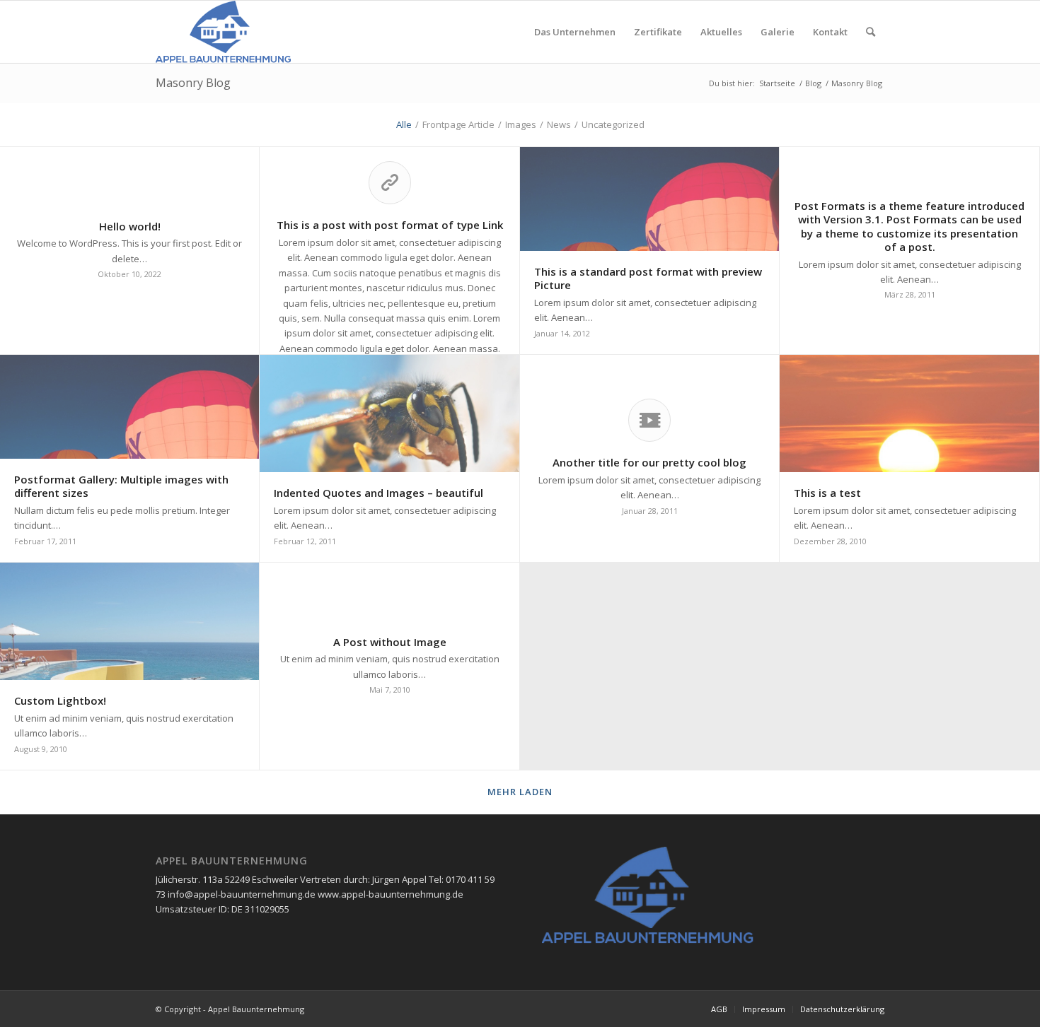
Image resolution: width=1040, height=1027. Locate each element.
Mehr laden (520, 791)
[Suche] (870, 32)
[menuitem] (575, 32)
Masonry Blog (193, 82)
